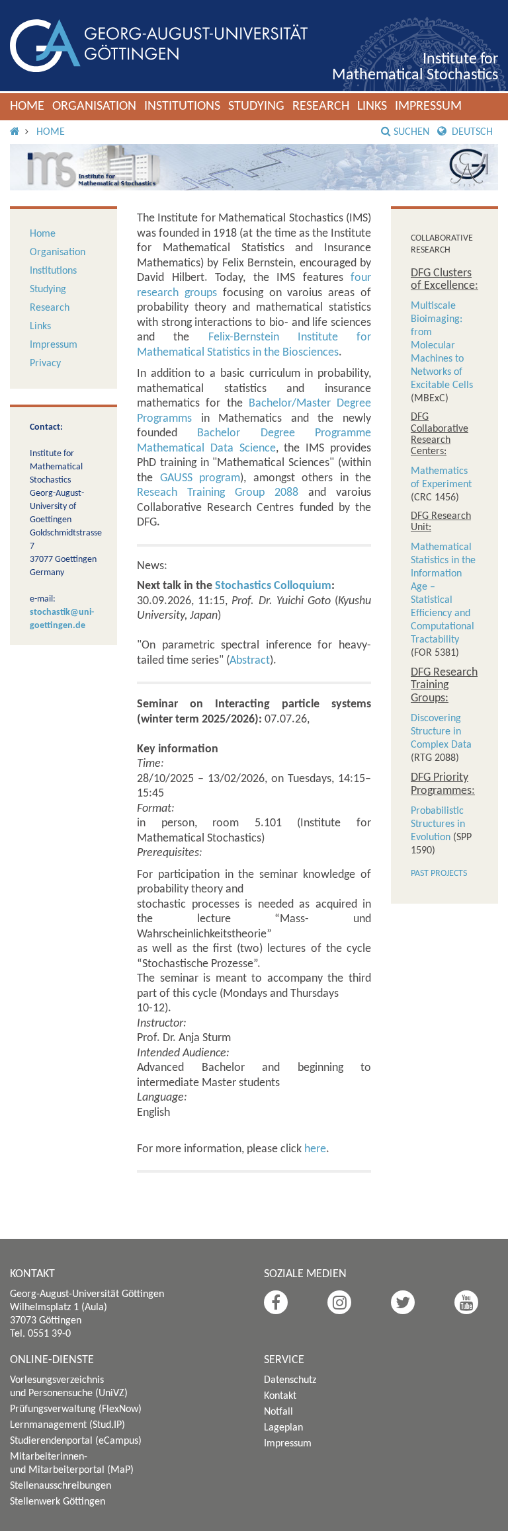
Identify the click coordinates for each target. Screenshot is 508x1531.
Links (372, 106)
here (315, 1149)
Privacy (45, 363)
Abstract (250, 660)
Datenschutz (290, 1380)
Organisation (94, 106)
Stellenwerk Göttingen (57, 1502)
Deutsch (471, 132)
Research (320, 106)
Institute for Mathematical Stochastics (415, 67)
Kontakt (280, 1396)
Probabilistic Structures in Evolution (438, 824)
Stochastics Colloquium (273, 586)
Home (27, 106)
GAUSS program (200, 478)
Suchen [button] (411, 132)
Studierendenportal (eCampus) (76, 1441)
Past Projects (439, 874)
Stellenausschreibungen (60, 1486)
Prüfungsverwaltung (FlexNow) (76, 1409)
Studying (256, 106)
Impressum (428, 106)
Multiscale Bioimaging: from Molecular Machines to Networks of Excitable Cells (442, 346)
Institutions (182, 106)
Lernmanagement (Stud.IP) (67, 1425)
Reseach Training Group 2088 (217, 493)
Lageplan (283, 1428)
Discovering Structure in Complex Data (441, 731)
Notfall (278, 1412)
